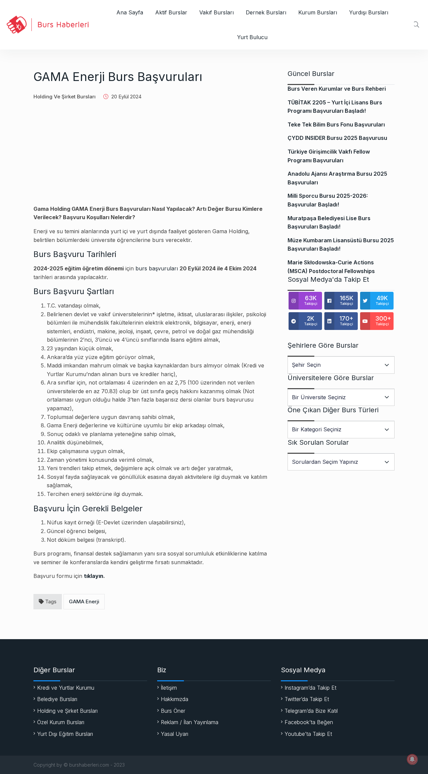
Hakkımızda (174, 699)
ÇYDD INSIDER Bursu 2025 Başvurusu (337, 138)
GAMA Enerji (84, 601)
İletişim (169, 687)
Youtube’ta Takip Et (308, 733)
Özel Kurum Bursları (60, 722)
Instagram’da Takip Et (310, 687)
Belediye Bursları (57, 699)
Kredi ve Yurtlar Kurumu (65, 687)
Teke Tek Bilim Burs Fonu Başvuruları (336, 124)
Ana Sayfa (129, 12)
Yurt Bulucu (252, 37)
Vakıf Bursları (216, 12)
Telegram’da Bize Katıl (311, 710)
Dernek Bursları (266, 12)
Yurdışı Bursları (368, 12)
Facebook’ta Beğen (309, 722)
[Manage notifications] (412, 759)
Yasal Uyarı (174, 733)
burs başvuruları (156, 268)
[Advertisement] (152, 158)
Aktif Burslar (171, 12)
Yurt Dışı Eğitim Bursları (65, 733)
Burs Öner (173, 710)
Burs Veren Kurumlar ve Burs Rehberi (337, 88)
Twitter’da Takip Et (307, 699)
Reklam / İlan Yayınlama (189, 722)
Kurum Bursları (317, 12)
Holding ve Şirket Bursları (64, 96)
